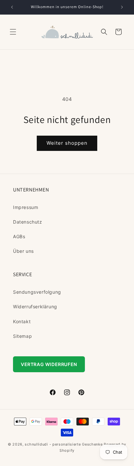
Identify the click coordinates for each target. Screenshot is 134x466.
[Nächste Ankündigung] (122, 7)
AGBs (19, 236)
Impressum (25, 207)
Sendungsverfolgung (37, 292)
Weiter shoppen (67, 143)
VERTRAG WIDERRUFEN (49, 364)
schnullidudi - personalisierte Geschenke (63, 444)
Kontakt (22, 321)
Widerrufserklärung (35, 306)
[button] (13, 32)
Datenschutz (27, 222)
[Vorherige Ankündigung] (12, 7)
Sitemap (22, 336)
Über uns (23, 251)
